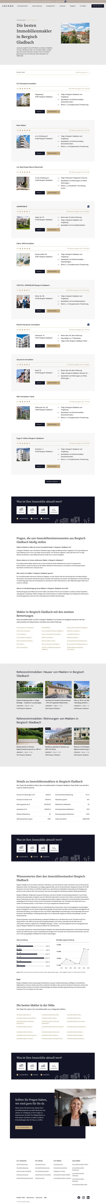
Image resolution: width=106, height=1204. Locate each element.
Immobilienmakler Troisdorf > (25, 1038)
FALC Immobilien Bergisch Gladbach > (53, 631)
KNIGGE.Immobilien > (73, 637)
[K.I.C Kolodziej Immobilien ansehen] (53, 99)
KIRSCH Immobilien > (48, 637)
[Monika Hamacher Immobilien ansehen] (53, 336)
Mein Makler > (21, 644)
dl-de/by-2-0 (70, 972)
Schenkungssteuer (22, 1175)
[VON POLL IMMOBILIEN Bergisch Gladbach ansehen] (53, 299)
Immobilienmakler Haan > (74, 1015)
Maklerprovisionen (39, 555)
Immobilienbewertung (42, 1168)
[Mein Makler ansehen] (53, 141)
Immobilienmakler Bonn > (24, 1015)
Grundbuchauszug (22, 1168)
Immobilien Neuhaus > (73, 634)
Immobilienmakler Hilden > (49, 1018)
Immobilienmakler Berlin (80, 1164)
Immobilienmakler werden (62, 1178)
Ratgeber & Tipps (59, 1171)
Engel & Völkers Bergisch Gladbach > (77, 627)
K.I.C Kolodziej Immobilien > (24, 637)
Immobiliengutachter (42, 1171)
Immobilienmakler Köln (79, 1184)
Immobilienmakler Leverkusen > (76, 1021)
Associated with (60, 1)
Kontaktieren (52, 111)
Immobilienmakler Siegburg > (50, 1035)
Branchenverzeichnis (60, 1168)
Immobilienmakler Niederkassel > (76, 1026)
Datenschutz (30, 1197)
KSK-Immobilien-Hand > (49, 641)
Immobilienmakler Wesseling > (75, 1038)
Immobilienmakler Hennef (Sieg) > (26, 1018)
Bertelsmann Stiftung (80, 972)
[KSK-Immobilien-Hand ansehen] (53, 412)
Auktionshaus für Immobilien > (25, 627)
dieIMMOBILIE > (46, 627)
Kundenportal (58, 1164)
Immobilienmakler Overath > (25, 1032)
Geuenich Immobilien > (73, 631)
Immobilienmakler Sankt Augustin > (27, 1035)
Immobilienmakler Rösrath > (75, 1032)
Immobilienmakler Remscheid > (51, 1032)
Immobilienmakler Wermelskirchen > (52, 1038)
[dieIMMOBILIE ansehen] (53, 219)
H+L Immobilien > (21, 634)
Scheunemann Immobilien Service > (77, 644)
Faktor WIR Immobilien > (24, 631)
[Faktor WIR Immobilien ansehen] (53, 259)
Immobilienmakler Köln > (74, 1018)
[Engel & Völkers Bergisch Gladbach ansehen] (53, 454)
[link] (30, 701)
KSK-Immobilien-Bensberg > (25, 641)
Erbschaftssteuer (22, 1164)
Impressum (39, 1197)
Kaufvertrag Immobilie (24, 1171)
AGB (45, 1197)
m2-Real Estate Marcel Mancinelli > (77, 641)
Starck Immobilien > (22, 647)
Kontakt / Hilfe (21, 1197)
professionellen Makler (25, 563)
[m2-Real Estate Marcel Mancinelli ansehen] (53, 181)
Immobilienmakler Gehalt (62, 1175)
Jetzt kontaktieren (23, 1127)
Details (39, 111)
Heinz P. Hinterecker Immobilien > (51, 634)
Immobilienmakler (21, 20)
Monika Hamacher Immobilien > (51, 644)
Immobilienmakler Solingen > (75, 1035)
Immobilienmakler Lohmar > (25, 1026)
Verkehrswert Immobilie (43, 1175)
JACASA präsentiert (81, 72)
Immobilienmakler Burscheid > (50, 1015)
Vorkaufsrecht (39, 1178)
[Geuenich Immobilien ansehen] (53, 372)
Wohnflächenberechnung (25, 1178)
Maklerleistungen (76, 581)
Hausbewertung (40, 1164)
